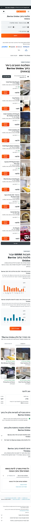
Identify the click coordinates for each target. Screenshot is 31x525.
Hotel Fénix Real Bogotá (12, 82)
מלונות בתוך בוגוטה (16, 499)
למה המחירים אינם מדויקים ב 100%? (19, 520)
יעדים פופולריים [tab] (11, 475)
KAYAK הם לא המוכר (23, 515)
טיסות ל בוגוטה (23, 484)
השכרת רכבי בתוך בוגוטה (21, 486)
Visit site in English (10, 7)
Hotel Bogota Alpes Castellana (10, 146)
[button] (1, 7)
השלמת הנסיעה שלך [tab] (23, 475)
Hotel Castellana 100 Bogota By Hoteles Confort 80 (11, 114)
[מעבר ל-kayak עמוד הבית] (21, 11)
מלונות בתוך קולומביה (26, 499)
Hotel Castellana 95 (14, 130)
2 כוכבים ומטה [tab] (8, 343)
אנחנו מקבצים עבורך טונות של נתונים (19, 518)
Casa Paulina (15, 98)
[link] (15, 328)
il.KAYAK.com (24, 498)
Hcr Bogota (16, 228)
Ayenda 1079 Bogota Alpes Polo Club (11, 162)
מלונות (19, 498)
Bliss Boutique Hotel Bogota (11, 179)
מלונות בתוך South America (10, 498)
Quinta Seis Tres (14, 212)
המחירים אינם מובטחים (24, 510)
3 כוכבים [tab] (23, 343)
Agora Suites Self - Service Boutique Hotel (11, 195)
